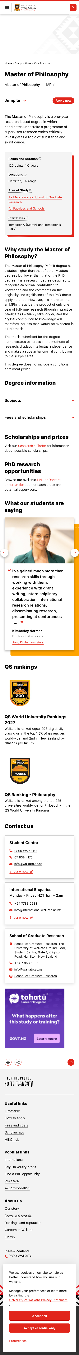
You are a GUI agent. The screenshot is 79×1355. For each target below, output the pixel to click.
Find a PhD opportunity (22, 1174)
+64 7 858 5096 (26, 963)
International (14, 1160)
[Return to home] (25, 7)
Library (10, 1237)
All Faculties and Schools (26, 208)
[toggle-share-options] (18, 1062)
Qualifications (42, 63)
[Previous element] (74, 553)
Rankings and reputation (23, 1223)
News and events (18, 1215)
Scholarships (14, 1132)
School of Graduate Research (35, 976)
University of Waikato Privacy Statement (38, 1300)
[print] (8, 1062)
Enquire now (19, 871)
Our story (12, 1208)
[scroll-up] (70, 1062)
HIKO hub (12, 1139)
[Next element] (4, 553)
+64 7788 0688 (25, 903)
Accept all (39, 1316)
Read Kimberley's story (28, 642)
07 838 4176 (23, 857)
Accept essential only (39, 1328)
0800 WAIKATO (25, 851)
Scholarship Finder (32, 446)
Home (8, 63)
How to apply (15, 1118)
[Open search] (73, 7)
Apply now (63, 100)
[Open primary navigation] (6, 7)
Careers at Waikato (19, 1230)
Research (12, 1181)
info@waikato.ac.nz (28, 864)
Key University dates (20, 1167)
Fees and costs (16, 1125)
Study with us (23, 63)
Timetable (12, 1111)
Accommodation (17, 1188)
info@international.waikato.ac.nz (37, 910)
